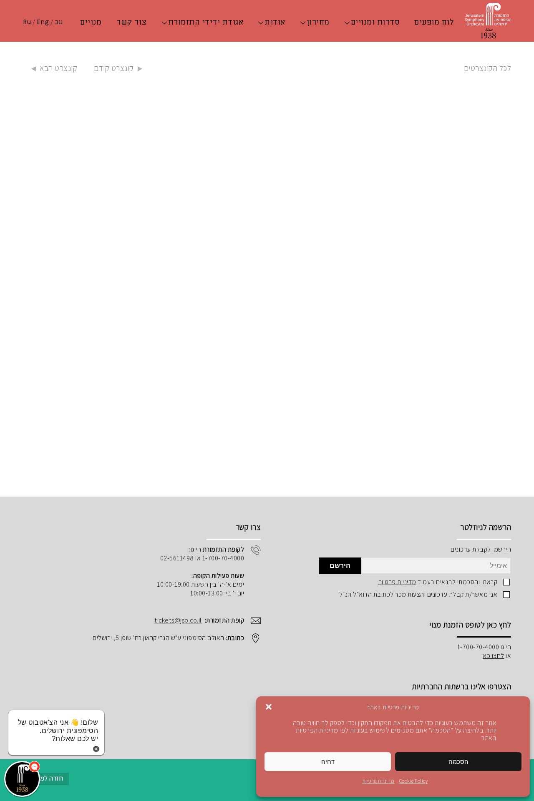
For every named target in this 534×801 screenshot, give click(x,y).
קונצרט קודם (114, 68)
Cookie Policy (413, 781)
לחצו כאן (492, 655)
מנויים (90, 22)
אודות (274, 22)
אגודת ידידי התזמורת (206, 22)
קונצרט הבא (58, 68)
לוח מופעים (433, 22)
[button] (268, 707)
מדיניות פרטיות (379, 781)
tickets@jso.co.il (178, 620)
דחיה (328, 761)
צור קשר (131, 22)
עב (59, 22)
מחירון (318, 22)
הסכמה (458, 761)
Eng (43, 22)
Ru (27, 22)
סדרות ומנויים (375, 22)
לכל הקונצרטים (487, 68)
